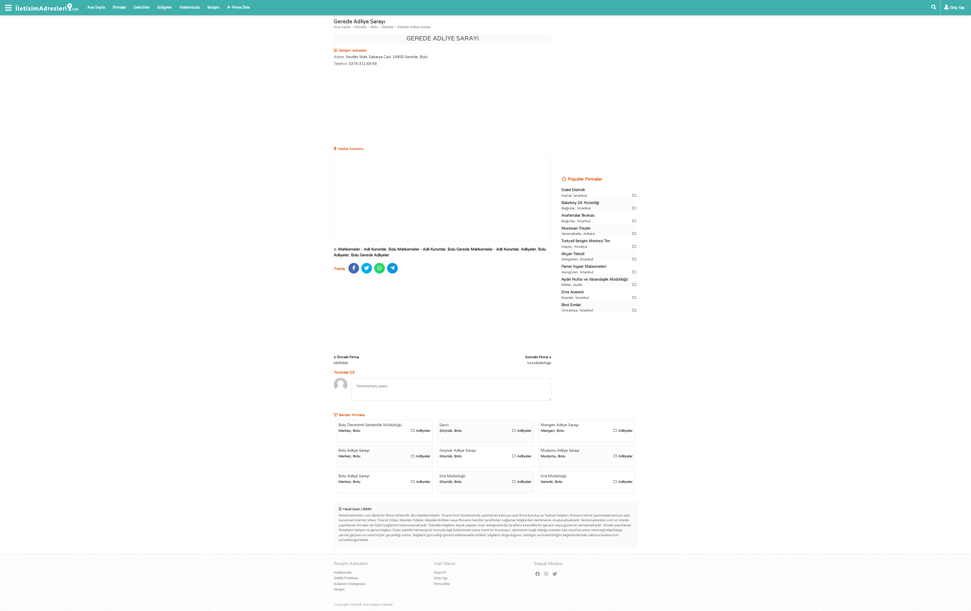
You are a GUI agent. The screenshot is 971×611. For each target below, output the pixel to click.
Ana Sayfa (96, 7)
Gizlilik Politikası (346, 578)
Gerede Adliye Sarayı (414, 27)
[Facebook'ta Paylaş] (353, 268)
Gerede (387, 27)
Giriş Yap (441, 578)
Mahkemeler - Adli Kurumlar (362, 249)
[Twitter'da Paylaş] (366, 268)
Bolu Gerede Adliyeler (370, 255)
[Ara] (934, 7)
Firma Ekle (241, 7)
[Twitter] (554, 574)
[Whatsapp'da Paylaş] (379, 268)
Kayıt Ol (440, 573)
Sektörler (142, 7)
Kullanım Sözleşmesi (349, 584)
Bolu (374, 27)
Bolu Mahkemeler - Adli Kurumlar (417, 249)
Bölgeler (164, 7)
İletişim (213, 7)
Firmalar (119, 7)
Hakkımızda (190, 7)
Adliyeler (528, 249)
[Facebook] (537, 574)
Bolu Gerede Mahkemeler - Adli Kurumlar (483, 249)
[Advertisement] (442, 107)
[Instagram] (546, 574)
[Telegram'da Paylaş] (392, 268)
